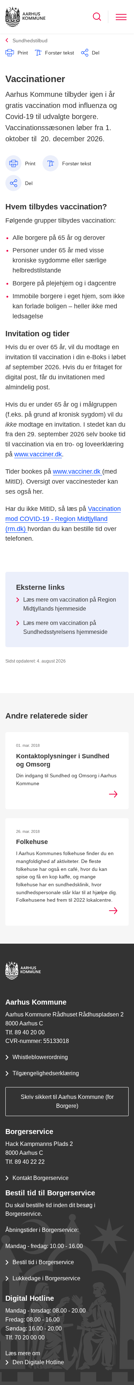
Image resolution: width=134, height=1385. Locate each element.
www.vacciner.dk (38, 454)
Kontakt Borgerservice (41, 1178)
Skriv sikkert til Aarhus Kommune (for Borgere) (67, 1101)
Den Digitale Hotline (38, 1362)
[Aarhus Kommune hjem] (25, 16)
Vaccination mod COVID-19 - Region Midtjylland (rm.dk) (63, 518)
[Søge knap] (97, 17)
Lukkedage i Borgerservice (46, 1278)
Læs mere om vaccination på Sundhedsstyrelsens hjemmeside (65, 627)
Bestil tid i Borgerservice (43, 1262)
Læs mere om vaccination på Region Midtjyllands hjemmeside (69, 604)
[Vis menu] (121, 17)
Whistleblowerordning (40, 1057)
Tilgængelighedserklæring (46, 1073)
